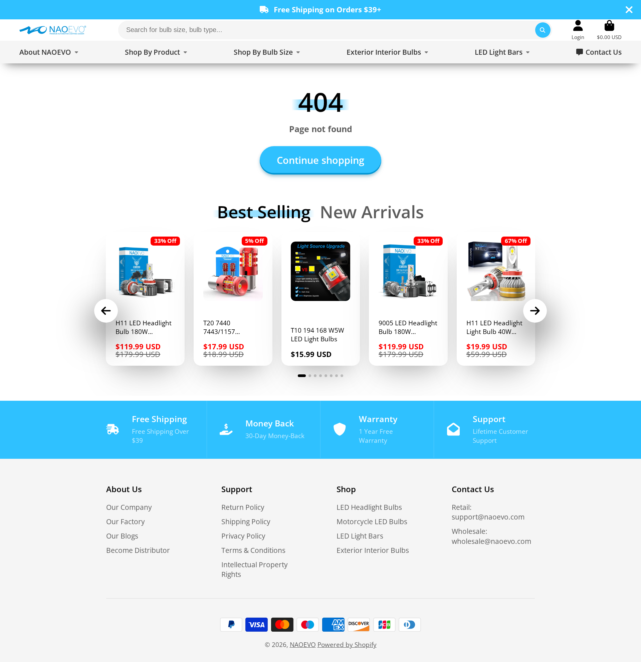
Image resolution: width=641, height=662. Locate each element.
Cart (609, 30)
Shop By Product (152, 52)
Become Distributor (138, 550)
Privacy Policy (243, 536)
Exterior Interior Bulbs (384, 52)
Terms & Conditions (253, 550)
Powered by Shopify (347, 644)
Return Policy (242, 507)
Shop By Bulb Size (263, 52)
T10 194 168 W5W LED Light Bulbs (320, 299)
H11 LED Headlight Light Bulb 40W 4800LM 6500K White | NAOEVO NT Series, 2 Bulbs (496, 299)
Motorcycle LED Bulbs (372, 521)
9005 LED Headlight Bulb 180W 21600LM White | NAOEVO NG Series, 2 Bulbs (408, 299)
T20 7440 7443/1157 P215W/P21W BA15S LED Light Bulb (233, 299)
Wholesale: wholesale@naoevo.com (491, 536)
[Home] (52, 30)
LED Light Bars (498, 52)
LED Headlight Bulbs (369, 507)
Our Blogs (122, 536)
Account (578, 30)
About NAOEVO (45, 52)
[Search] (543, 30)
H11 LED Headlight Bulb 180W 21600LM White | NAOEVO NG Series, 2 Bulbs (145, 299)
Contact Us (604, 52)
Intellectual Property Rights (254, 569)
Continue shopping (320, 160)
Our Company (129, 507)
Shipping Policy (245, 521)
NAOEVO (303, 644)
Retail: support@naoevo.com (488, 512)
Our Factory (125, 521)
